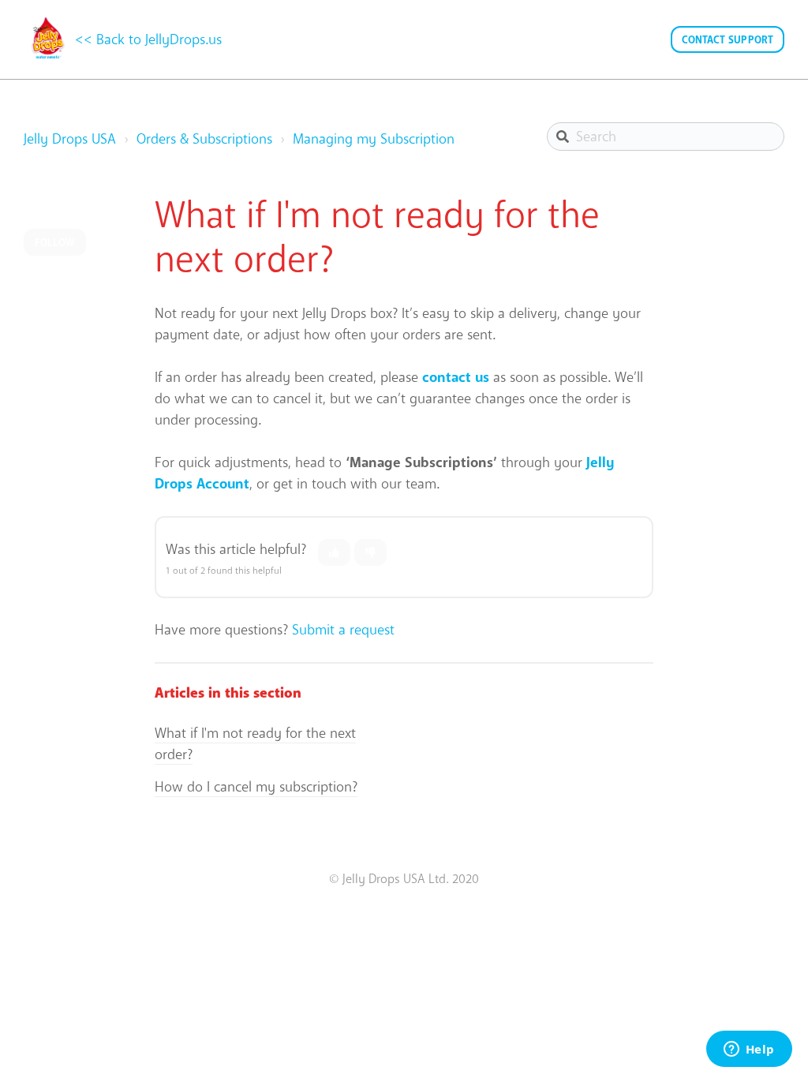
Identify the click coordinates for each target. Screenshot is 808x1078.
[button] (334, 552)
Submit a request (343, 629)
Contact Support (728, 40)
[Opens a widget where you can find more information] (748, 1050)
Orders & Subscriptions (204, 139)
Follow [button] (55, 242)
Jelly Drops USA (70, 139)
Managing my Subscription (373, 139)
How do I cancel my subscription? (256, 786)
